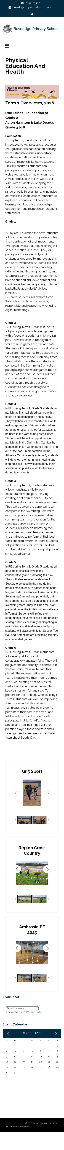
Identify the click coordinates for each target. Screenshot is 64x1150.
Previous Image (15, 792)
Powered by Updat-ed (18, 1126)
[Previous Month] (7, 1033)
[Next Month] (56, 1033)
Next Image (48, 792)
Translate (35, 1012)
